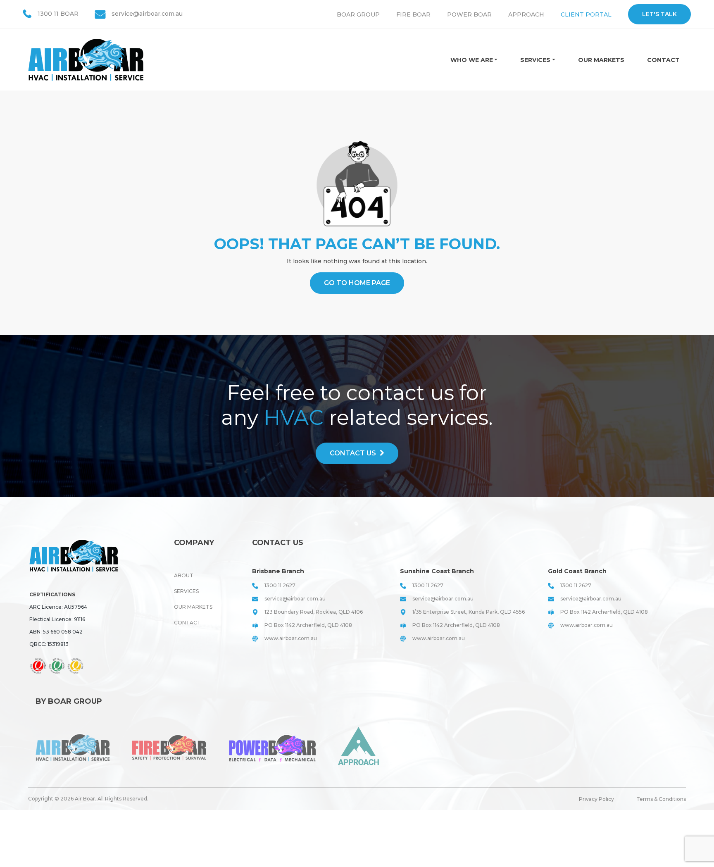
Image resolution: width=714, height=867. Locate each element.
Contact (663, 60)
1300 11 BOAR (58, 13)
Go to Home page (357, 283)
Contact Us (354, 453)
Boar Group (358, 14)
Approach (526, 14)
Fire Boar (413, 14)
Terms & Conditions (661, 799)
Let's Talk (659, 14)
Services (535, 60)
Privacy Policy (596, 799)
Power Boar (469, 14)
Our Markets (601, 60)
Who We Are (471, 60)
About (183, 575)
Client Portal (586, 14)
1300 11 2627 (279, 585)
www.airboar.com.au (290, 638)
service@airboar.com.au (147, 13)
